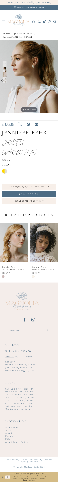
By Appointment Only (42, 2)
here (33, 480)
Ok (8, 477)
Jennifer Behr (23, 34)
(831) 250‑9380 (18, 356)
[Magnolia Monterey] (18, 20)
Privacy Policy (12, 460)
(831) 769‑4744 (18, 351)
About (8, 433)
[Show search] (54, 21)
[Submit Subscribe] (47, 330)
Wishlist (9, 430)
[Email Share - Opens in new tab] (36, 125)
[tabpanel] (29, 76)
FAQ (7, 439)
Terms (24, 460)
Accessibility (36, 460)
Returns (48, 460)
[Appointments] (49, 21)
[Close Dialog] (3, 477)
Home (6, 34)
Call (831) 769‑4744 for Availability (29, 187)
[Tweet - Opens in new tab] (20, 124)
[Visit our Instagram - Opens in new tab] (33, 320)
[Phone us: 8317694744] (39, 21)
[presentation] (14, 242)
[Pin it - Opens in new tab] (28, 125)
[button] (3, 21)
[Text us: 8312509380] (44, 21)
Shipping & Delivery (29, 462)
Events (9, 436)
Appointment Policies (17, 442)
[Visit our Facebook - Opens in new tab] (25, 320)
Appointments (13, 427)
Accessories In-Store (18, 37)
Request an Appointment (29, 201)
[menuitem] (3, 21)
